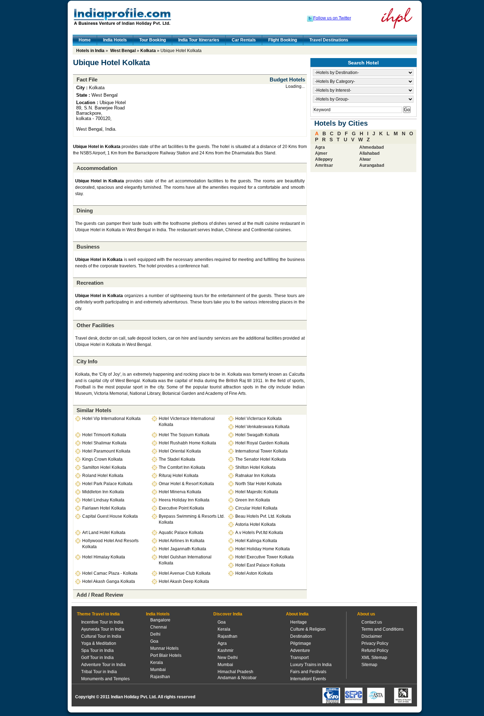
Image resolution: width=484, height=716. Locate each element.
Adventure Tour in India (103, 664)
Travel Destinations (328, 40)
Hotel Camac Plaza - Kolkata (109, 573)
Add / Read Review (100, 595)
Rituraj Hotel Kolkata (178, 475)
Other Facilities (95, 325)
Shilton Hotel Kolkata (255, 467)
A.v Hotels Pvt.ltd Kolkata (259, 532)
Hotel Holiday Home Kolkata (262, 548)
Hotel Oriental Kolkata (180, 451)
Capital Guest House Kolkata (110, 516)
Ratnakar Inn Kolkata (255, 475)
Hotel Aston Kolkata (254, 573)
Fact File (87, 79)
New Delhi (228, 657)
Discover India (227, 614)
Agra (320, 147)
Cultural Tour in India (101, 636)
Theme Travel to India (98, 614)
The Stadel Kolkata (177, 459)
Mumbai (158, 669)
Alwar (365, 159)
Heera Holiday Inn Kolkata (184, 500)
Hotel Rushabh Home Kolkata (187, 443)
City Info (87, 361)
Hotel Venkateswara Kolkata (262, 426)
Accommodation (97, 168)
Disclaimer (371, 636)
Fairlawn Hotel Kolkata (104, 508)
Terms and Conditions (382, 629)
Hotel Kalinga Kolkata (256, 540)
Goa (154, 641)
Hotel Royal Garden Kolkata (262, 443)
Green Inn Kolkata (252, 500)
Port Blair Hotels (165, 655)
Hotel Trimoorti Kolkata (104, 434)
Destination (301, 636)
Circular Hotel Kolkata (256, 508)
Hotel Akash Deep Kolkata (184, 581)
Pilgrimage (300, 643)
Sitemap (369, 664)
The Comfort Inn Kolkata (182, 467)
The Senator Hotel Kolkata (260, 459)
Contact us (371, 622)
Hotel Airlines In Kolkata (181, 540)
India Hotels (115, 40)
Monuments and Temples (105, 678)
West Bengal (123, 50)
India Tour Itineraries (198, 40)
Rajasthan (160, 676)
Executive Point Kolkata (181, 508)
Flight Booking (282, 40)
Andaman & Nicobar (237, 677)
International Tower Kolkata (261, 451)
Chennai (158, 627)
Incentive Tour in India (102, 622)
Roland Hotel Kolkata (102, 475)
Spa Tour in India (97, 650)
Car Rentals (244, 40)
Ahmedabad (371, 147)
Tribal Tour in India (99, 671)
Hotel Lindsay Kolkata (103, 500)
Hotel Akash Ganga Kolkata (108, 581)
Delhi (155, 634)
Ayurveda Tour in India (102, 629)
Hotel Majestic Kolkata (256, 491)
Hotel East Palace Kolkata (260, 565)
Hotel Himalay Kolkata (103, 557)
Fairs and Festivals (308, 671)
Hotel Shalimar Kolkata (104, 443)
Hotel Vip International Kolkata (111, 418)
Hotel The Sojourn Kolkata (184, 434)
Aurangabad (371, 165)
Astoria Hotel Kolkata (255, 524)
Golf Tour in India (97, 657)
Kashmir (225, 650)
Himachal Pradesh (235, 671)
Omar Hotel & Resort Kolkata (186, 483)
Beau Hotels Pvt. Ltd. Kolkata (263, 516)
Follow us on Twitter (332, 18)
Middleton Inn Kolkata (103, 491)
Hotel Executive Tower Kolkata (264, 557)
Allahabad (369, 153)
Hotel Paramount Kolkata (106, 451)
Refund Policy (374, 650)
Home (85, 40)
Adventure (300, 650)
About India (297, 614)
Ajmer (321, 153)
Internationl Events (308, 678)
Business (88, 247)
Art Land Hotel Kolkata (103, 532)
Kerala (156, 662)
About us (366, 614)
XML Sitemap (374, 657)
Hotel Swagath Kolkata (257, 434)
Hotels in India (90, 50)
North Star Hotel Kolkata (258, 483)
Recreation (90, 283)
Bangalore (160, 620)
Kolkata (148, 50)
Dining (85, 211)
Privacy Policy (374, 643)
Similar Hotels (94, 410)
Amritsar (324, 165)
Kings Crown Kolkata (102, 459)
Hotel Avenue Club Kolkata (184, 573)
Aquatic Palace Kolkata (181, 532)
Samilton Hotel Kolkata (104, 467)
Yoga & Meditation (98, 643)
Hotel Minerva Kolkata (180, 491)
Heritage (298, 622)
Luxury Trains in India (311, 664)
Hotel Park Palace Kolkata (107, 483)
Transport (299, 657)
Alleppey (324, 159)
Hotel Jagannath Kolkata (182, 548)
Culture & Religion (308, 629)
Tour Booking (152, 40)
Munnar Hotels (164, 648)
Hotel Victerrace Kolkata (258, 418)
